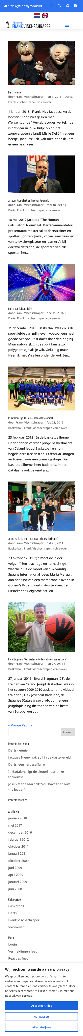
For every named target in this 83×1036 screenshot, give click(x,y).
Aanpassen (41, 1016)
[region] (41, 999)
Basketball (15, 428)
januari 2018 (17, 818)
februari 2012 (18, 839)
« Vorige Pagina (20, 725)
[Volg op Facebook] (51, 5)
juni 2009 (15, 867)
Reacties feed (18, 958)
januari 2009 (17, 882)
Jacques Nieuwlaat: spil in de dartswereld (28, 200)
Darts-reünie (14, 92)
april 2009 (15, 874)
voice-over (44, 102)
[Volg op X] (59, 5)
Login (12, 944)
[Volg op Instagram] (67, 5)
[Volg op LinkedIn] (75, 5)
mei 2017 (15, 825)
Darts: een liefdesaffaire (20, 308)
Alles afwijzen (41, 1027)
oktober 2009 (18, 860)
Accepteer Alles (41, 1006)
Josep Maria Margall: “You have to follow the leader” (33, 538)
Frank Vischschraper (30, 97)
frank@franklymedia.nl (25, 6)
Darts (68, 97)
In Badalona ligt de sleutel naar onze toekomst (30, 418)
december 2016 (20, 832)
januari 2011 (17, 853)
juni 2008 (15, 889)
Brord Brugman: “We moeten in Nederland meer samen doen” (37, 659)
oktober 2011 (18, 846)
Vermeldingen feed (22, 951)
